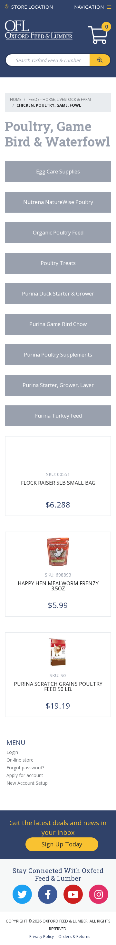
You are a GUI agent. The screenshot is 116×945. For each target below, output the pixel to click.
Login (12, 752)
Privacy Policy (41, 936)
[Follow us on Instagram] (98, 894)
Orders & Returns (74, 936)
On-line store (20, 760)
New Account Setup (27, 783)
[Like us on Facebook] (47, 894)
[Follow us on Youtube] (73, 894)
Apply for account (24, 775)
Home (15, 99)
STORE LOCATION (31, 7)
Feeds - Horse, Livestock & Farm (60, 99)
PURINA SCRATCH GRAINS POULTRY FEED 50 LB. (58, 686)
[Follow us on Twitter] (22, 894)
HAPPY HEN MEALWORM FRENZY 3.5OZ (58, 586)
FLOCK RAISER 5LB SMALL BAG (58, 482)
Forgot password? (25, 767)
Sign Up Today (62, 844)
